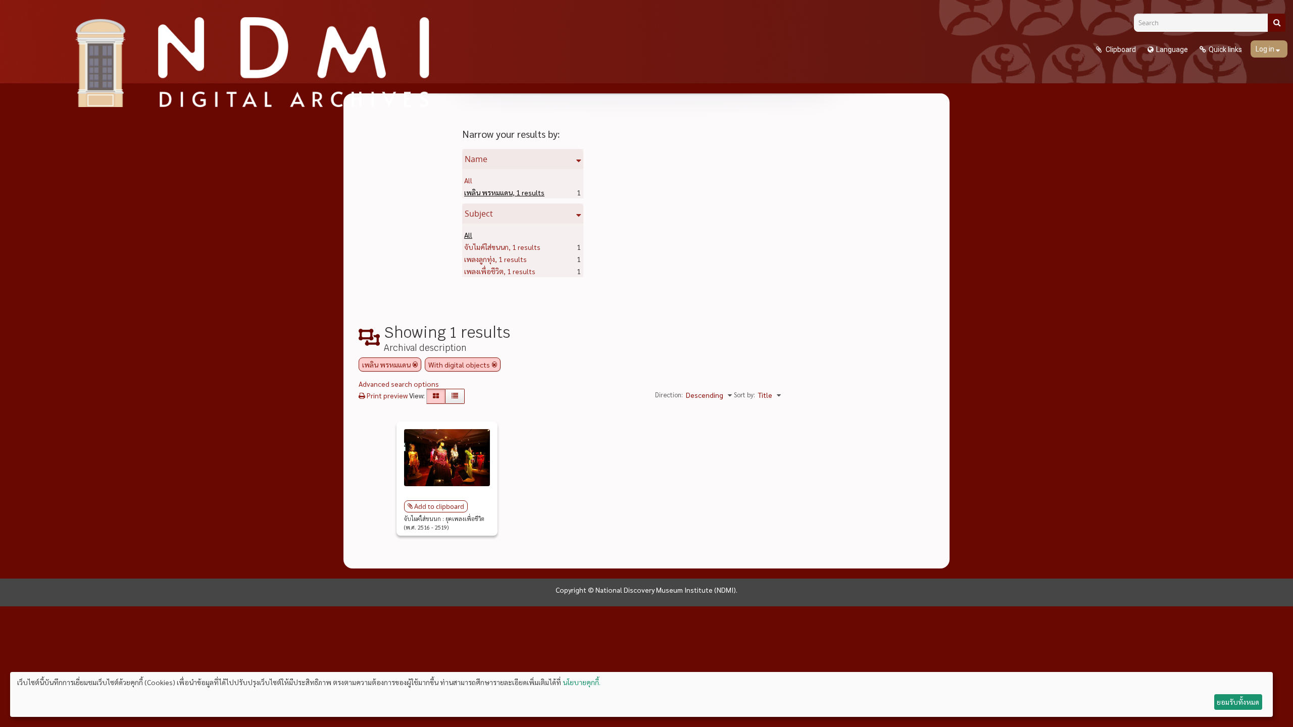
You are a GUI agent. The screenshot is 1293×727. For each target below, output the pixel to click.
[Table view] (455, 396)
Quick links (1225, 49)
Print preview (386, 395)
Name (476, 159)
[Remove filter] (415, 364)
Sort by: (744, 394)
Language (1172, 49)
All (468, 180)
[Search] (1276, 23)
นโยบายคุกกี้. (582, 682)
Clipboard (1120, 49)
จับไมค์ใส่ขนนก (502, 246)
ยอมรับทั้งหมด (1238, 701)
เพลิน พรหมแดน (504, 192)
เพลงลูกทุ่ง (495, 259)
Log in (1266, 49)
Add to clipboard (439, 506)
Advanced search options (399, 383)
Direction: (669, 394)
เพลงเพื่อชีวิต (499, 271)
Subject (479, 213)
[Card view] (435, 396)
